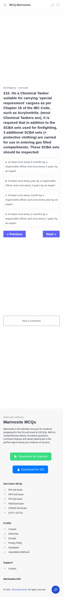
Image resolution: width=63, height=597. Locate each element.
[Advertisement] (31, 46)
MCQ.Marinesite (20, 5)
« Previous (14, 234)
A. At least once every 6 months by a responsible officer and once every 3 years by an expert (31, 166)
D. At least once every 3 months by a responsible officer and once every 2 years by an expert (31, 218)
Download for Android (33, 456)
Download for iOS (32, 469)
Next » (51, 234)
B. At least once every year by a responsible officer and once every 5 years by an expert (30, 183)
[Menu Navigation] (5, 5)
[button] (52, 5)
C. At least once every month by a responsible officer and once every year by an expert (31, 199)
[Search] (58, 5)
